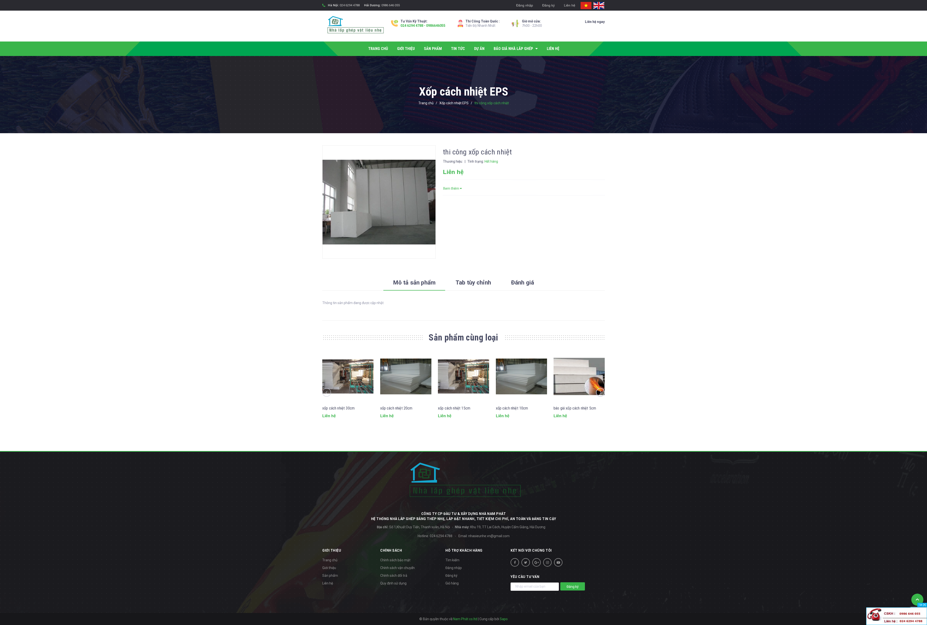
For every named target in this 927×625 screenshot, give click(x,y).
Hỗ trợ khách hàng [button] (464, 550)
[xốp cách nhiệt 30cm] (347, 376)
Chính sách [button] (391, 550)
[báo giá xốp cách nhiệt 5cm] (579, 376)
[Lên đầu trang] (917, 600)
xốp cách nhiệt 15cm (454, 408)
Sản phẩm (330, 575)
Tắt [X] (922, 604)
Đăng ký (548, 5)
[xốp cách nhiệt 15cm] (463, 376)
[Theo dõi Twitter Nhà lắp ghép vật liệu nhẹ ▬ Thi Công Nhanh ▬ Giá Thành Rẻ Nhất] (525, 562)
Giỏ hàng (452, 583)
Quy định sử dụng (393, 583)
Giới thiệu (329, 568)
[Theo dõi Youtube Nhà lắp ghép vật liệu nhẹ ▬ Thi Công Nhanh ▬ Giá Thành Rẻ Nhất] (558, 562)
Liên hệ (569, 5)
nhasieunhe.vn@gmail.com (489, 536)
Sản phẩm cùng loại (463, 338)
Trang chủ (329, 560)
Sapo (504, 619)
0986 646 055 (390, 5)
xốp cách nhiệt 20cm (396, 408)
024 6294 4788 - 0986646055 (422, 26)
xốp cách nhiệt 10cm (512, 408)
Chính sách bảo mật (395, 560)
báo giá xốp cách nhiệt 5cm (575, 408)
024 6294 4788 (350, 5)
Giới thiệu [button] (331, 550)
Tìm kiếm (452, 560)
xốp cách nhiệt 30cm (338, 408)
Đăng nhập (524, 5)
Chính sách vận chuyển (397, 568)
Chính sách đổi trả (393, 575)
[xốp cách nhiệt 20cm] (405, 376)
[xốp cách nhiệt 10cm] (521, 376)
